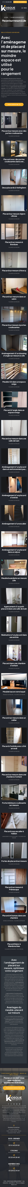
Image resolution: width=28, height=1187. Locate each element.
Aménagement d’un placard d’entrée (14, 496)
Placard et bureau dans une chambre (14, 916)
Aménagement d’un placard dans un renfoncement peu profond (14, 469)
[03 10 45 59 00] (14, 1143)
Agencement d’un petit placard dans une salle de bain (14, 607)
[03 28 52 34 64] (14, 1168)
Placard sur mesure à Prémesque (14, 888)
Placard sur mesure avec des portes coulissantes (14, 132)
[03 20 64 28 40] (14, 1155)
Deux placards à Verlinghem (14, 187)
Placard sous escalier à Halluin (14, 832)
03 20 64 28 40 (14, 1157)
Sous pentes (20, 949)
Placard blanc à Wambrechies (14, 945)
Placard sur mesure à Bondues (14, 243)
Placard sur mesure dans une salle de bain (14, 439)
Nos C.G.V (14, 1184)
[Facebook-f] (3, 2)
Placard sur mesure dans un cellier (14, 719)
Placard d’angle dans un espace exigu (14, 411)
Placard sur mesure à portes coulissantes (14, 326)
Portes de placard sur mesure (14, 861)
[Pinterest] (7, 2)
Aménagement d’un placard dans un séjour (14, 551)
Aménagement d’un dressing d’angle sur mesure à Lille (14, 354)
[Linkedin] (11, 2)
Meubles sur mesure (8, 694)
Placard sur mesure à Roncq (14, 270)
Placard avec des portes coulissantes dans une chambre (14, 161)
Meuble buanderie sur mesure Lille (14, 579)
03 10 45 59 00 (14, 1145)
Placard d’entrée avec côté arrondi (14, 747)
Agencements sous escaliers (10, 836)
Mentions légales (20, 1183)
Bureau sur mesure (8, 920)
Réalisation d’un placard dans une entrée (14, 636)
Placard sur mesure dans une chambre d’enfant (14, 775)
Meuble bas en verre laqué (14, 691)
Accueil (6, 17)
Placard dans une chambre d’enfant (14, 664)
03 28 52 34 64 (14, 1170)
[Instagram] (5, 2)
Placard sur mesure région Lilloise (14, 215)
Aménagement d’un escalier (14, 523)
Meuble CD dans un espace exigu (14, 383)
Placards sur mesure (14, 136)
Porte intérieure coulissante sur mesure (14, 804)
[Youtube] (9, 2)
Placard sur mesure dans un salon (14, 297)
